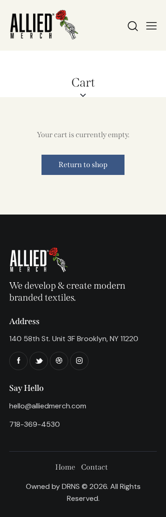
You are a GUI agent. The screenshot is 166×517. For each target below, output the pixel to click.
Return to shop (83, 164)
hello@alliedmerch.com (47, 406)
